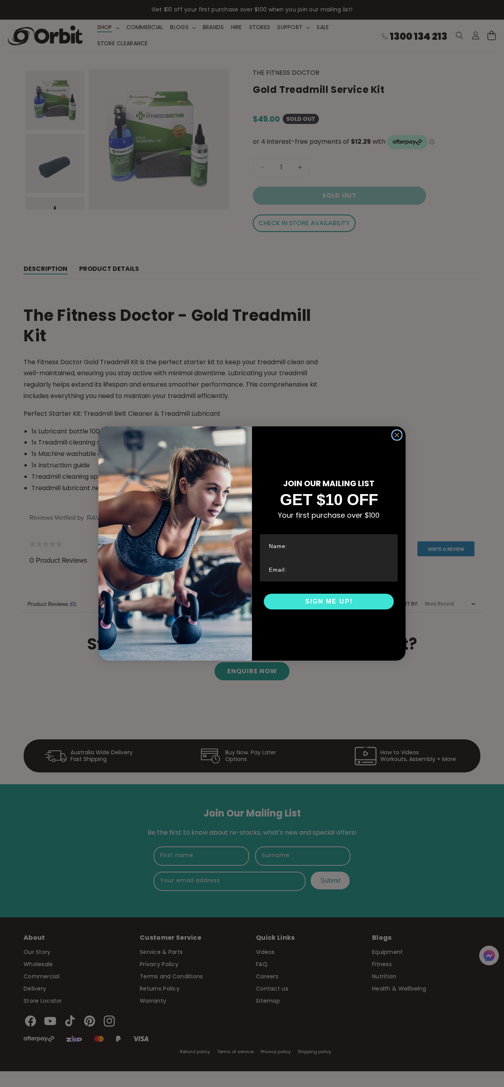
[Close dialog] (397, 435)
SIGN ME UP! (329, 601)
